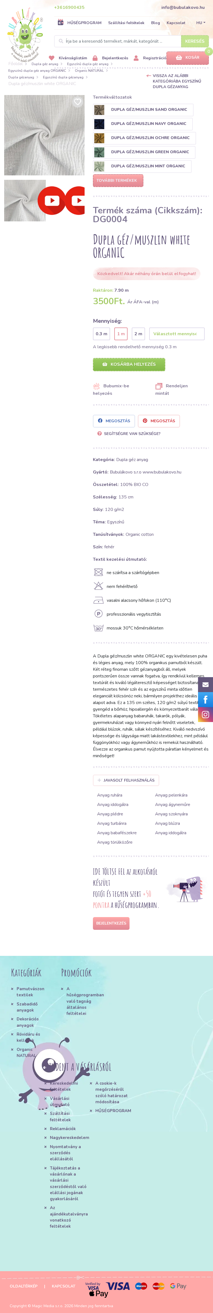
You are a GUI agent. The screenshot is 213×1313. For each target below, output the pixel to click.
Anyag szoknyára (171, 814)
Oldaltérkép (23, 1286)
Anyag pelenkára (171, 795)
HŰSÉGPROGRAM (84, 22)
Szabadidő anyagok (27, 1007)
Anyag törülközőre (115, 842)
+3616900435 (69, 7)
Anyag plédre (110, 814)
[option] (44, 135)
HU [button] (199, 22)
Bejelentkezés (114, 58)
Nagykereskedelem (69, 1137)
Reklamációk (63, 1129)
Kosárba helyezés (133, 364)
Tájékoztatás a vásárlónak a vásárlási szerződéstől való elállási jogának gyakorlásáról (68, 1183)
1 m (121, 334)
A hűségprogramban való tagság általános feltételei (85, 1001)
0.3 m (101, 334)
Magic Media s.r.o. (47, 1306)
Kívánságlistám (72, 58)
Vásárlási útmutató (60, 1101)
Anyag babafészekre (117, 833)
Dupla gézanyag (21, 77)
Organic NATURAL (89, 70)
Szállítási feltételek (126, 22)
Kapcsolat (176, 22)
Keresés (195, 41)
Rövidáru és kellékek (28, 1037)
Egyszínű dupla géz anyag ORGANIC (37, 70)
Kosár (192, 57)
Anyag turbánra (111, 823)
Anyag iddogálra (112, 805)
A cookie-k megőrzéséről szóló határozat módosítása (111, 1093)
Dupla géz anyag (45, 64)
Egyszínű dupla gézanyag (63, 77)
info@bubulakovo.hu (183, 7)
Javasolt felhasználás (129, 780)
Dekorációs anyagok (28, 1022)
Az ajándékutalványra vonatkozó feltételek (69, 1217)
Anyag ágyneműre (172, 805)
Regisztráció (154, 58)
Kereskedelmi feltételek (64, 1086)
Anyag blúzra (167, 823)
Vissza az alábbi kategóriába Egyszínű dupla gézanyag (177, 81)
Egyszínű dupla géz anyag (87, 64)
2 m (138, 334)
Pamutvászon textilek (30, 992)
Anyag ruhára (109, 795)
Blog (155, 22)
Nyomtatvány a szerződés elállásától (65, 1153)
